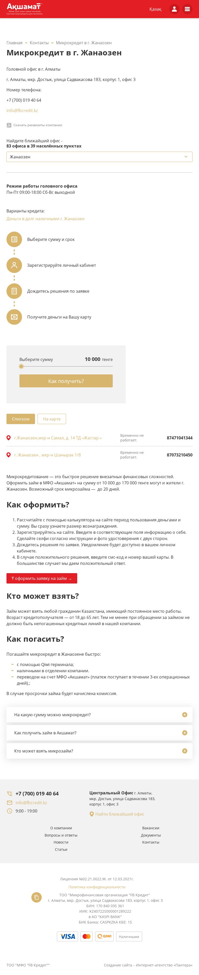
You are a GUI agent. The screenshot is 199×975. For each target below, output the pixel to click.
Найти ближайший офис (119, 814)
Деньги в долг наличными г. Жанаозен (45, 218)
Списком (21, 419)
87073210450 (180, 455)
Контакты (150, 842)
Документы (151, 835)
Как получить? (66, 381)
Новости (61, 842)
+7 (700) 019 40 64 (37, 793)
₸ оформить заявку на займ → (42, 578)
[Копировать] (36, 897)
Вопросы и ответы (61, 835)
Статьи (61, 849)
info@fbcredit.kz (22, 110)
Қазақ (155, 9)
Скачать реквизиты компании (37, 125)
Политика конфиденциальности (96, 886)
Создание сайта (118, 965)
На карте (52, 419)
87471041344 (180, 438)
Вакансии (150, 827)
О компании (61, 827)
